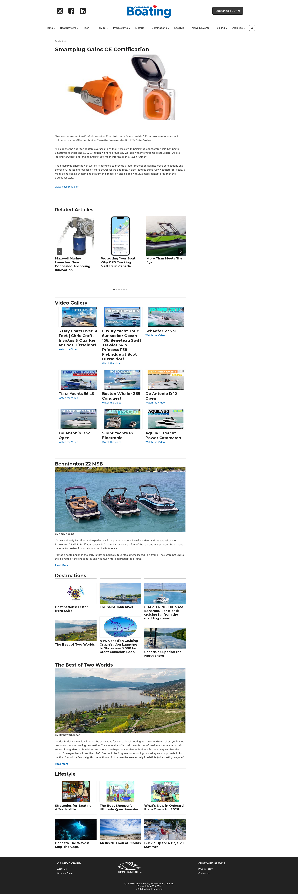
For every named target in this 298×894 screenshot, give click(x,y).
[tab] (114, 289)
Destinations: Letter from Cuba (71, 609)
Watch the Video (68, 349)
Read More (61, 565)
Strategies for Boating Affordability (73, 807)
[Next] (180, 251)
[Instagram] (60, 11)
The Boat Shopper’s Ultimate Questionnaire (119, 807)
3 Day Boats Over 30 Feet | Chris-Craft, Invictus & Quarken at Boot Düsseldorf (79, 338)
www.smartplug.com (67, 186)
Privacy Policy (205, 868)
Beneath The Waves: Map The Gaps (72, 845)
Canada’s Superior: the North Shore (162, 654)
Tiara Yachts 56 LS (76, 393)
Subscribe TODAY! (227, 10)
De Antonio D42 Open (161, 396)
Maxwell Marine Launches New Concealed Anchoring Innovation (72, 264)
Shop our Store (64, 873)
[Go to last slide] (59, 251)
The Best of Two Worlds (75, 644)
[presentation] (74, 236)
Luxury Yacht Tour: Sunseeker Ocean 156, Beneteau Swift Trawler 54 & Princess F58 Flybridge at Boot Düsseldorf (121, 345)
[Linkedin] (83, 11)
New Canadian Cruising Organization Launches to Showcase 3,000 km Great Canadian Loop (119, 646)
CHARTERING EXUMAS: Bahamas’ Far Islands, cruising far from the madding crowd (163, 612)
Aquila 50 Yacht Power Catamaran (163, 435)
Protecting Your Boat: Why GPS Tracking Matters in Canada (118, 262)
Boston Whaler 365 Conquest (121, 396)
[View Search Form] (252, 28)
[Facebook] (71, 11)
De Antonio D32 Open (74, 435)
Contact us (203, 873)
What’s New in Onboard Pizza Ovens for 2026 (164, 807)
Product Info (61, 41)
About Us (62, 868)
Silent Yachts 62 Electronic (117, 435)
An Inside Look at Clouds (120, 843)
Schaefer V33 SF (161, 331)
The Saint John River (116, 607)
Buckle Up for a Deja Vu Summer (164, 845)
